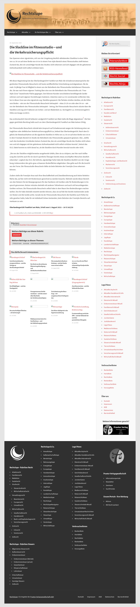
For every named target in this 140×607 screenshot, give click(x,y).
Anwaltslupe (108, 202)
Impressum (108, 404)
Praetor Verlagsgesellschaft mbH (42, 597)
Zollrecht (107, 189)
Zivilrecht (16, 235)
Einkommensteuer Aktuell (113, 304)
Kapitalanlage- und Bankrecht (116, 161)
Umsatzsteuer (111, 138)
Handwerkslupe (109, 223)
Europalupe (108, 220)
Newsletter (110, 482)
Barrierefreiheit (109, 413)
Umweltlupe (108, 269)
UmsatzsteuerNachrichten (113, 349)
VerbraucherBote (110, 384)
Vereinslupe (108, 273)
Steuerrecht (108, 123)
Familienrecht (109, 109)
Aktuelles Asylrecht (110, 289)
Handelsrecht (110, 157)
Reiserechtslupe (109, 258)
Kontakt (107, 401)
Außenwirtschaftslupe (112, 205)
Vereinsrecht (110, 180)
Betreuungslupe (109, 213)
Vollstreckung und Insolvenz (116, 184)
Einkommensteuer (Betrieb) (24, 559)
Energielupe (108, 216)
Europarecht (108, 106)
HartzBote (107, 373)
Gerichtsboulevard (110, 311)
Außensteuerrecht (112, 127)
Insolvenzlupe (109, 230)
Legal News (108, 325)
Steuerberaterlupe (110, 262)
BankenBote (108, 370)
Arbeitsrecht (108, 102)
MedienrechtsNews (110, 328)
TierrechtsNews (109, 346)
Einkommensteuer (112, 131)
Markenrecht (110, 164)
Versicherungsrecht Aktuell (113, 353)
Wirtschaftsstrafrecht (21, 491)
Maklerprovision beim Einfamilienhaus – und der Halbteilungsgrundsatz (38, 321)
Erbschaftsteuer (111, 134)
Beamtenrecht (19, 499)
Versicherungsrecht (113, 168)
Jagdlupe (107, 237)
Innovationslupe (110, 227)
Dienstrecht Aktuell (110, 300)
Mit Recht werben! (112, 505)
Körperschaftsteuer (21, 568)
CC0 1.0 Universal (31, 225)
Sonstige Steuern (18, 581)
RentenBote (108, 381)
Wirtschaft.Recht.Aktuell (112, 357)
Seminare (109, 485)
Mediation (107, 116)
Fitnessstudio (17, 243)
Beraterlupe (108, 209)
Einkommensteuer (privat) (23, 562)
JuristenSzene (109, 318)
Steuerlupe (108, 265)
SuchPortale (110, 489)
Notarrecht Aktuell (110, 332)
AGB (105, 407)
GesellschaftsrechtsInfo (112, 314)
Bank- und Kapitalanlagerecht (24, 519)
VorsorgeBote (109, 388)
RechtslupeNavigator (111, 255)
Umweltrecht (18, 505)
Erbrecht (109, 177)
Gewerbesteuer (19, 565)
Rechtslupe (32, 13)
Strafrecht (107, 143)
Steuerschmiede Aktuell (112, 342)
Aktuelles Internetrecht (112, 296)
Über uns (58, 32)
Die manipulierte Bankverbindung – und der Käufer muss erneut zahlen (59, 263)
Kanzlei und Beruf (110, 113)
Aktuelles (25, 32)
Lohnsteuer (18, 571)
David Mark (23, 225)
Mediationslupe (109, 248)
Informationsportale (113, 478)
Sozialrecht (108, 120)
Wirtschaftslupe (109, 276)
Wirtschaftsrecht (110, 150)
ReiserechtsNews (110, 335)
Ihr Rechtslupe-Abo (41, 32)
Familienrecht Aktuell (111, 307)
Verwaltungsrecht (110, 146)
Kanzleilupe (108, 241)
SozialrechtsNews (110, 339)
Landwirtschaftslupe (111, 244)
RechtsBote (108, 377)
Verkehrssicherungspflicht (39, 243)
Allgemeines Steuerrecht (21, 549)
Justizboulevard (109, 321)
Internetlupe (108, 234)
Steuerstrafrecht (20, 488)
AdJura (108, 501)
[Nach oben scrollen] (137, 604)
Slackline (26, 243)
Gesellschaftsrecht (112, 154)
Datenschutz (108, 410)
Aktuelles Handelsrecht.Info (113, 293)
